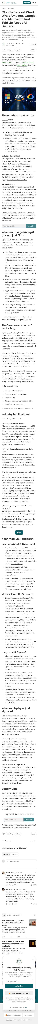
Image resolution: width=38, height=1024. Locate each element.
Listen (34, 44)
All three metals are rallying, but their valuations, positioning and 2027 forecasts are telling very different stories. (14, 929)
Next (31, 841)
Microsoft (26, 366)
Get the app (29, 1015)
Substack (9, 1020)
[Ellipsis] (35, 872)
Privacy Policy (22, 1002)
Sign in (34, 3)
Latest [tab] (9, 915)
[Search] (34, 915)
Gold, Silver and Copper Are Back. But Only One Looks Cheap (13, 923)
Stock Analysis (8, 9)
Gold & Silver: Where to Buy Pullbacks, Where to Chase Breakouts (13, 943)
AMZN (7, 62)
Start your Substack (14, 1015)
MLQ (21, 208)
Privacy (13, 1010)
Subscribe (27, 3)
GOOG (28, 62)
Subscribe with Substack (20, 993)
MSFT (22, 65)
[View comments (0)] (11, 936)
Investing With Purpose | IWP (15, 43)
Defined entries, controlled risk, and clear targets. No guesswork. (14, 949)
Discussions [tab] (16, 915)
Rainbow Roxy (10, 872)
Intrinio (7, 1010)
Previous (7, 841)
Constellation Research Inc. (17, 180)
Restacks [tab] (14, 854)
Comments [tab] (6, 854)
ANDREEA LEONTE (12, 889)
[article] (19, 928)
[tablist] (10, 854)
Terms (19, 1010)
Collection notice (27, 1010)
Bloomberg (6, 348)
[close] (32, 959)
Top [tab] (4, 915)
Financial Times (11, 152)
